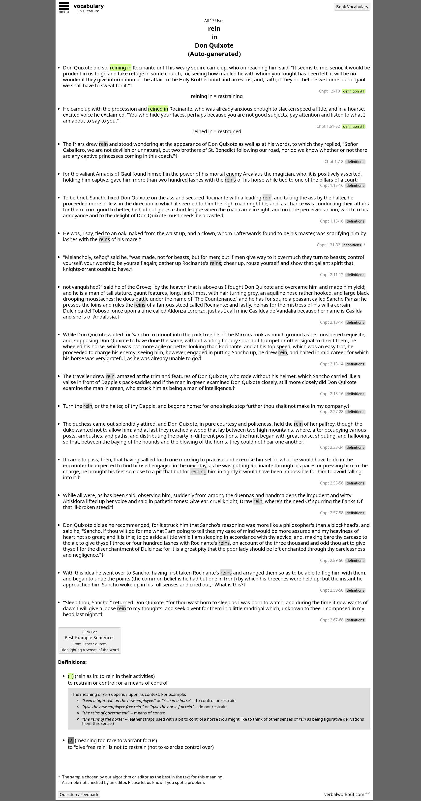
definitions (355, 162)
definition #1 (353, 91)
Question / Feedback (79, 794)
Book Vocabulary (352, 6)
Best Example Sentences (89, 640)
